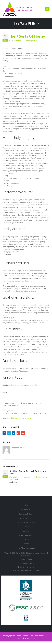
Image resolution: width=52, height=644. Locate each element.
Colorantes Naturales (26, 514)
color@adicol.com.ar (26, 567)
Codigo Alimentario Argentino (26, 548)
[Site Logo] (18, 8)
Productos (26, 509)
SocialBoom (30, 638)
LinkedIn (13, 433)
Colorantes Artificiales (27, 518)
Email (23, 433)
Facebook (4, 433)
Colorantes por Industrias (26, 522)
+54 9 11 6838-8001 (26, 563)
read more (13, 482)
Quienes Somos (26, 531)
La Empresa (26, 527)
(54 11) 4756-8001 (26, 559)
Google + (18, 433)
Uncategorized (31, 41)
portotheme (18, 41)
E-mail (5, 392)
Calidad (26, 540)
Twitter (9, 433)
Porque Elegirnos (26, 535)
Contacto (26, 544)
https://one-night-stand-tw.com (23, 418)
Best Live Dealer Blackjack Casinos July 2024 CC (27, 472)
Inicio (26, 505)
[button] (47, 9)
